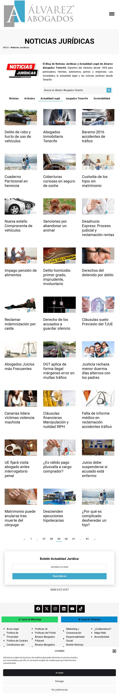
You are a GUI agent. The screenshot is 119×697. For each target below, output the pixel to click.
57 (44, 538)
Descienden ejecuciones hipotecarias (53, 516)
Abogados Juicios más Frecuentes (19, 366)
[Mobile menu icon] (112, 14)
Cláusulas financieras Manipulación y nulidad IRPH (55, 420)
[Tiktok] (81, 609)
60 (66, 538)
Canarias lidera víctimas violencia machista (19, 418)
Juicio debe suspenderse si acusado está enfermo (94, 469)
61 (73, 538)
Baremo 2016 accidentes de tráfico (93, 136)
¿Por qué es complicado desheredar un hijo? (94, 518)
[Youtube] (72, 609)
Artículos (29, 98)
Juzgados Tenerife (77, 98)
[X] (47, 609)
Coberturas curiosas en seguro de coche (59, 181)
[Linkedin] (64, 609)
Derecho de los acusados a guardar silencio (56, 324)
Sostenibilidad (102, 98)
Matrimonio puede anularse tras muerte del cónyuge (20, 518)
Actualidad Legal (50, 98)
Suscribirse (59, 576)
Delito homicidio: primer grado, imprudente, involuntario (57, 277)
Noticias (14, 98)
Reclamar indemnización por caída (20, 324)
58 (51, 538)
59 (58, 538)
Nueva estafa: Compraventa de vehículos (18, 225)
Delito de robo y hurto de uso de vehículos (18, 136)
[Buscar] (109, 90)
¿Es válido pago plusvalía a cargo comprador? (57, 467)
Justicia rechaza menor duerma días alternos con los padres (96, 371)
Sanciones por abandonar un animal (55, 225)
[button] (114, 651)
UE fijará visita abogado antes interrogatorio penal (17, 469)
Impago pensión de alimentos (21, 272)
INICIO (6, 47)
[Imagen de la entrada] (21, 117)
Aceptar (60, 672)
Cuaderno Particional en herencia (16, 181)
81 (87, 538)
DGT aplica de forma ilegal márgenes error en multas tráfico (59, 371)
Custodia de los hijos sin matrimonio (95, 181)
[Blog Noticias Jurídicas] (23, 70)
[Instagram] (55, 609)
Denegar (59, 681)
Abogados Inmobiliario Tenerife (53, 136)
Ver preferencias (59, 689)
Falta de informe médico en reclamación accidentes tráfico (97, 420)
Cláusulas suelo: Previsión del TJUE (97, 321)
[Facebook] (38, 609)
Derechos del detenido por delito (97, 272)
